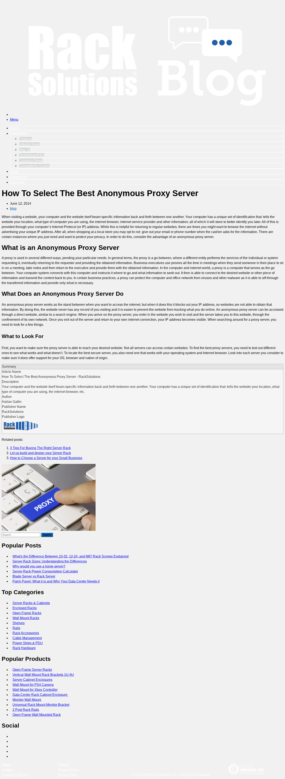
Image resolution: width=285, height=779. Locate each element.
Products (25, 138)
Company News (31, 160)
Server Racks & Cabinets (31, 603)
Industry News (29, 144)
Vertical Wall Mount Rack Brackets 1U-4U (43, 674)
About (6, 764)
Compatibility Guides (34, 166)
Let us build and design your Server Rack (40, 453)
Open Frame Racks (27, 613)
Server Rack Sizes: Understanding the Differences (50, 561)
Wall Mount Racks (26, 618)
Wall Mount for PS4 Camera (33, 684)
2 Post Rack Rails (26, 709)
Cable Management (27, 638)
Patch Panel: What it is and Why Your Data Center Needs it (56, 581)
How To (24, 149)
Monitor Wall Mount (27, 699)
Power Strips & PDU (28, 643)
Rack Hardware (24, 648)
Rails (16, 628)
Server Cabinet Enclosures (32, 679)
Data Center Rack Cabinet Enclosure (40, 694)
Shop (14, 171)
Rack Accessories (26, 633)
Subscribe (17, 182)
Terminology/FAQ (31, 155)
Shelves (19, 623)
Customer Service (15, 774)
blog (13, 208)
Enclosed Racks (25, 608)
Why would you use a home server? (39, 566)
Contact (7, 769)
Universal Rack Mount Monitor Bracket (41, 704)
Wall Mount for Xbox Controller (35, 689)
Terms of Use (67, 774)
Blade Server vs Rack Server (34, 576)
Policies (64, 764)
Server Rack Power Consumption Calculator (45, 571)
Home (14, 128)
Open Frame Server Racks (32, 669)
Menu (14, 119)
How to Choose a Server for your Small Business (46, 458)
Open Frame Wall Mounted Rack (37, 714)
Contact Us (18, 177)
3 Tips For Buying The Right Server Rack (40, 448)
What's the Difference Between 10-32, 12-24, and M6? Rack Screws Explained (71, 556)
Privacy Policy (68, 769)
